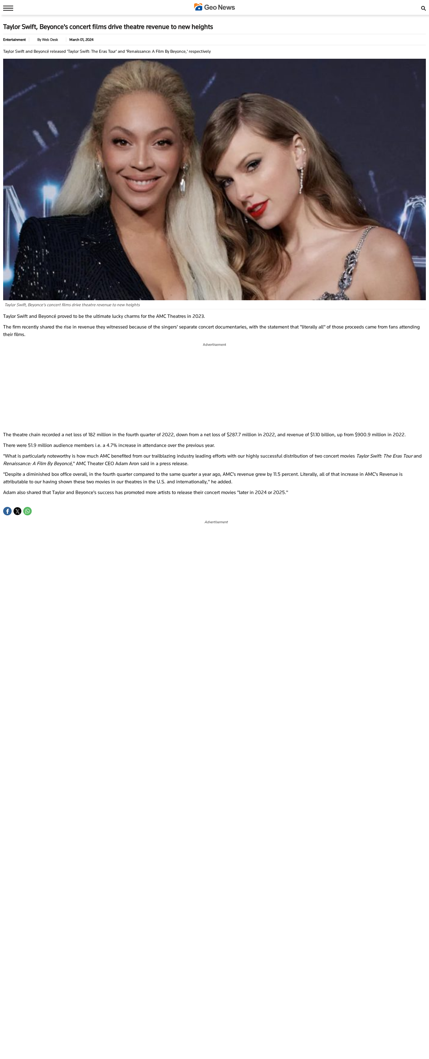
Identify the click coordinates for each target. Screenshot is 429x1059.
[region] (214, 387)
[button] (7, 511)
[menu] (6, 8)
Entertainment (14, 39)
